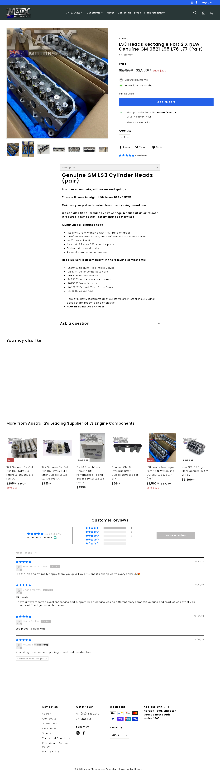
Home (122, 38)
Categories (49, 728)
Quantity (125, 131)
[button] (127, 155)
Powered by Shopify (131, 769)
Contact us (49, 718)
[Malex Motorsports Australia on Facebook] (83, 733)
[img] (23, 562)
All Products (49, 723)
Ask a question (74, 323)
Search (46, 713)
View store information (139, 122)
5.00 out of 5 (53, 534)
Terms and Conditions (56, 738)
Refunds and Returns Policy (55, 745)
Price (122, 64)
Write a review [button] (176, 535)
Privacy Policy (51, 751)
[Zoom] (57, 83)
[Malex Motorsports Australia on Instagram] (78, 733)
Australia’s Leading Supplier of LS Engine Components (81, 423)
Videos (46, 733)
